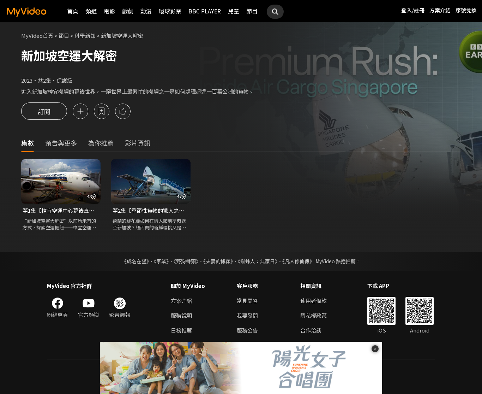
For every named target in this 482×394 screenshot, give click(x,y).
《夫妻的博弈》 (218, 261)
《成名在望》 (135, 261)
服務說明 (181, 315)
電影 (109, 11)
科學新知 (85, 35)
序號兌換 (466, 10)
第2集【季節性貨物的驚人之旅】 (151, 210)
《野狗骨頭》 (186, 261)
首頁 (72, 11)
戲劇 (127, 11)
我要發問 (247, 315)
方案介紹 (440, 10)
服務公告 (247, 330)
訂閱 (44, 111)
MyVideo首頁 (37, 35)
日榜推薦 (181, 330)
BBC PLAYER (204, 11)
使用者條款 (313, 300)
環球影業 (170, 11)
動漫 (146, 11)
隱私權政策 (313, 315)
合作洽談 (310, 330)
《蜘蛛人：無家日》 (257, 261)
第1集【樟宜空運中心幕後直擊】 (61, 210)
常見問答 (247, 300)
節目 (252, 11)
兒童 (233, 11)
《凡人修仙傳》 (298, 261)
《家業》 (161, 261)
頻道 (91, 11)
